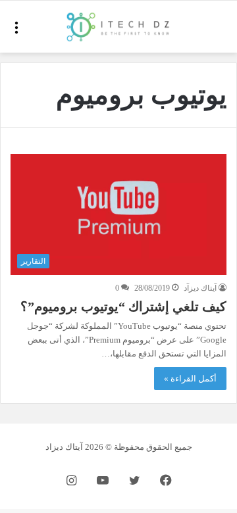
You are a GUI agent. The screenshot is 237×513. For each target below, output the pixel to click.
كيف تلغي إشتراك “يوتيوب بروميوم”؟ (123, 306)
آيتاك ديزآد (200, 288)
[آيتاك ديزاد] (118, 26)
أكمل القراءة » (190, 378)
